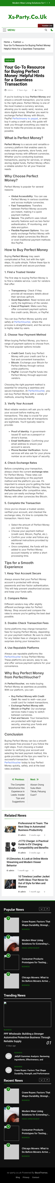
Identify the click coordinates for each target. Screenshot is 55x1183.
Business (26, 948)
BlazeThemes (41, 1172)
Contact (35, 1177)
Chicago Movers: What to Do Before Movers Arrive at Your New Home (36, 962)
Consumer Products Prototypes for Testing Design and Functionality (35, 944)
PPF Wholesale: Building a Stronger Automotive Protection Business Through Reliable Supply (27, 1037)
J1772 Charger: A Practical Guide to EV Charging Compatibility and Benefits (33, 844)
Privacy (26, 1177)
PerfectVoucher (22, 321)
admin (10, 90)
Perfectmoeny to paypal (25, 118)
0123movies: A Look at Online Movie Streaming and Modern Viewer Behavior (27, 862)
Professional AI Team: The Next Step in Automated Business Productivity (33, 826)
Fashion (10, 60)
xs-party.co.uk (27, 17)
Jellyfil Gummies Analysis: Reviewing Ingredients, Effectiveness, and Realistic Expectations (32, 1059)
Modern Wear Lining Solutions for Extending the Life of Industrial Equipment (24, 3)
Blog (18, 1177)
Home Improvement (30, 929)
